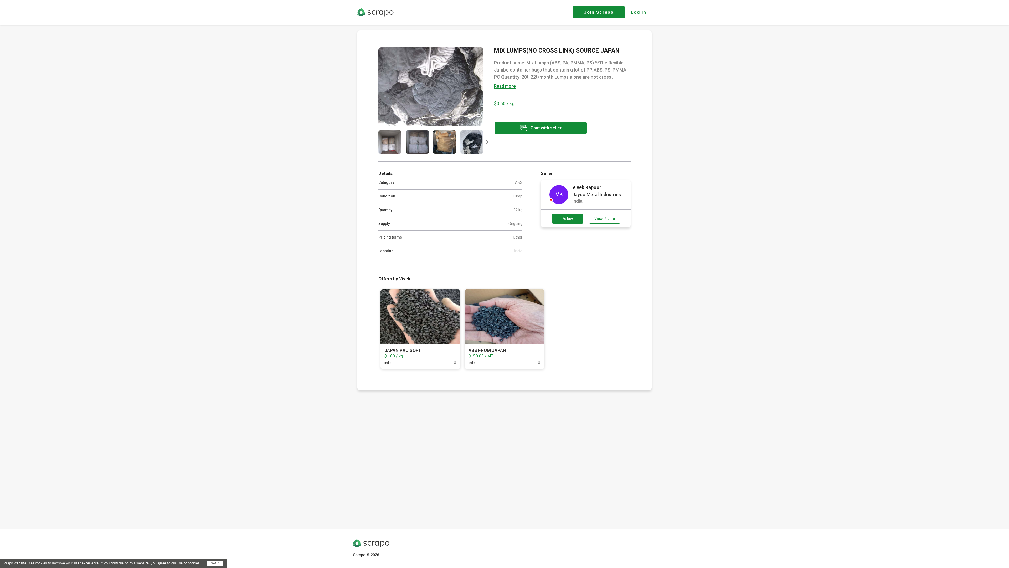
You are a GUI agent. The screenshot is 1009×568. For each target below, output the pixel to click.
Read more (505, 86)
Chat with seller (545, 127)
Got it (215, 563)
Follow (567, 218)
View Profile (604, 218)
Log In (638, 12)
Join (599, 12)
